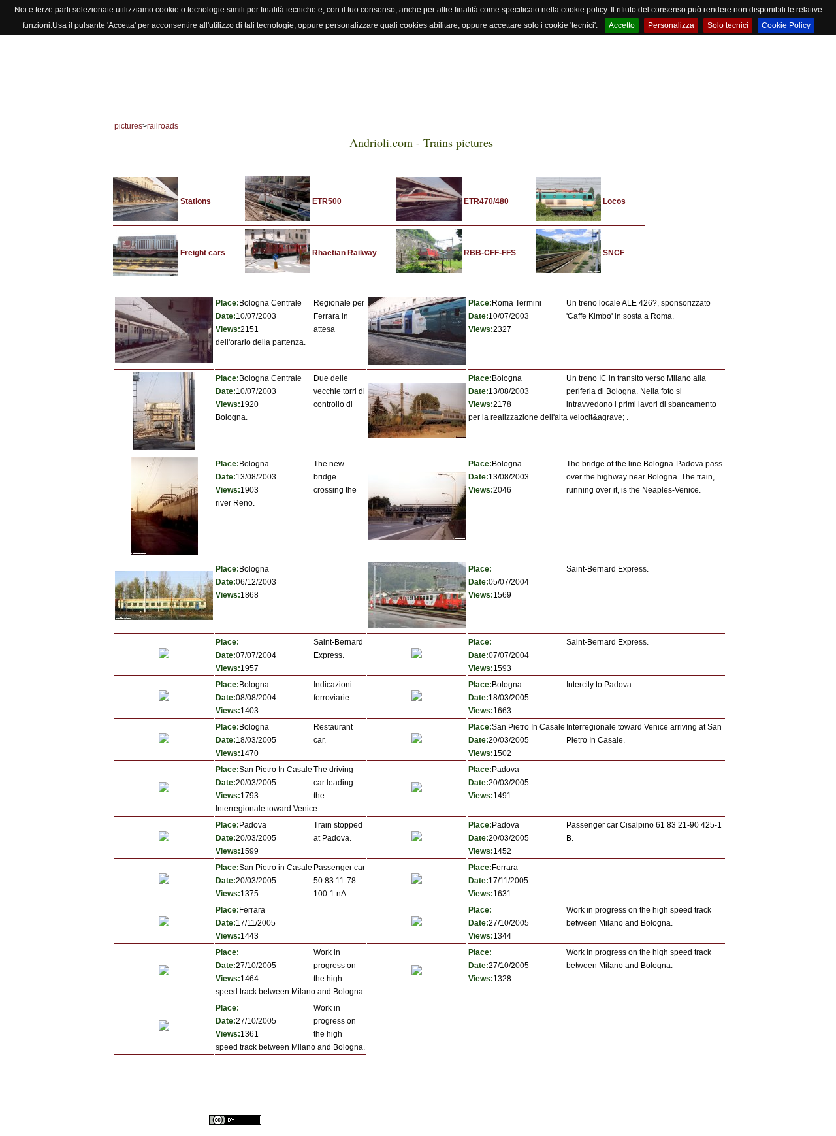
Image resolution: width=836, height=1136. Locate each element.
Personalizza (671, 25)
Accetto (622, 25)
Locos (614, 201)
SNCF (613, 252)
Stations (195, 201)
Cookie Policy (786, 25)
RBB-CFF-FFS (490, 252)
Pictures (287, 96)
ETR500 (327, 201)
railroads (162, 126)
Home (156, 96)
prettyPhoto (609, 1120)
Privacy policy (516, 1106)
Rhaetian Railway (344, 252)
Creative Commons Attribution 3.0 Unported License (450, 1120)
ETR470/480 (486, 201)
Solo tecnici (727, 25)
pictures (128, 126)
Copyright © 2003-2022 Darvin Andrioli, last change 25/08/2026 (394, 1106)
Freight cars (202, 252)
